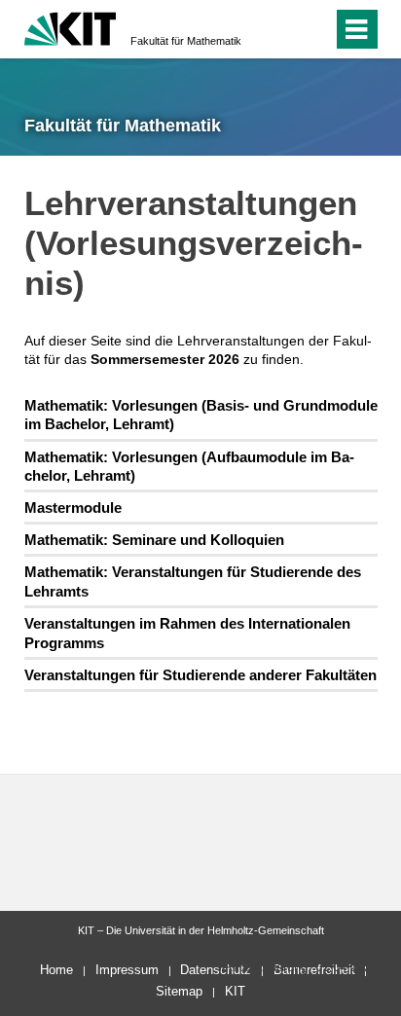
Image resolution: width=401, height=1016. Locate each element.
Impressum (127, 969)
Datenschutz (215, 969)
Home (56, 969)
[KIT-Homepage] (70, 27)
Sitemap (179, 991)
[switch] (282, 29)
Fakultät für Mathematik (185, 41)
